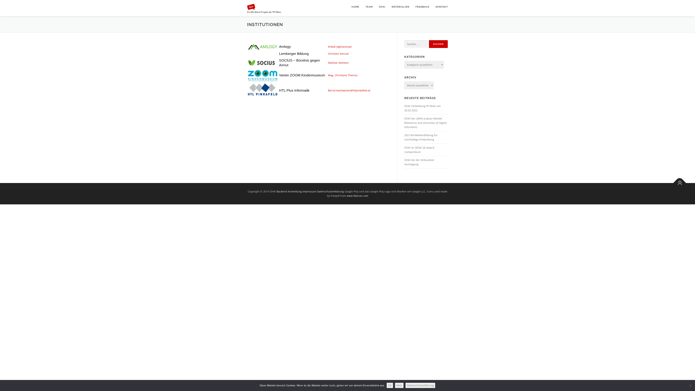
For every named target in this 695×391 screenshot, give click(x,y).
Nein (399, 385)
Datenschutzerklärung (330, 191)
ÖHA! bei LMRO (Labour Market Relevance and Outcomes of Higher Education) (425, 123)
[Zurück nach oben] (679, 183)
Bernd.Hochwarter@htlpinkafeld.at (349, 90)
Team (369, 6)
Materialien (400, 6)
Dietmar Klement (338, 62)
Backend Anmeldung (289, 191)
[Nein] (690, 385)
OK (390, 385)
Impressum (309, 191)
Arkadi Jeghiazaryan (340, 46)
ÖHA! (382, 6)
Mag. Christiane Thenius (343, 75)
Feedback (422, 6)
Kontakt (442, 6)
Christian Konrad (338, 53)
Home (355, 6)
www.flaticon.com (357, 195)
